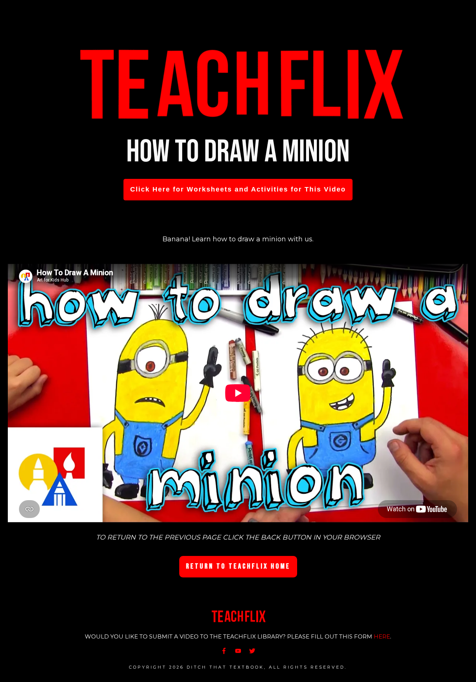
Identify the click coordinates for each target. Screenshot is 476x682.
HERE (382, 636)
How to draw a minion (238, 152)
